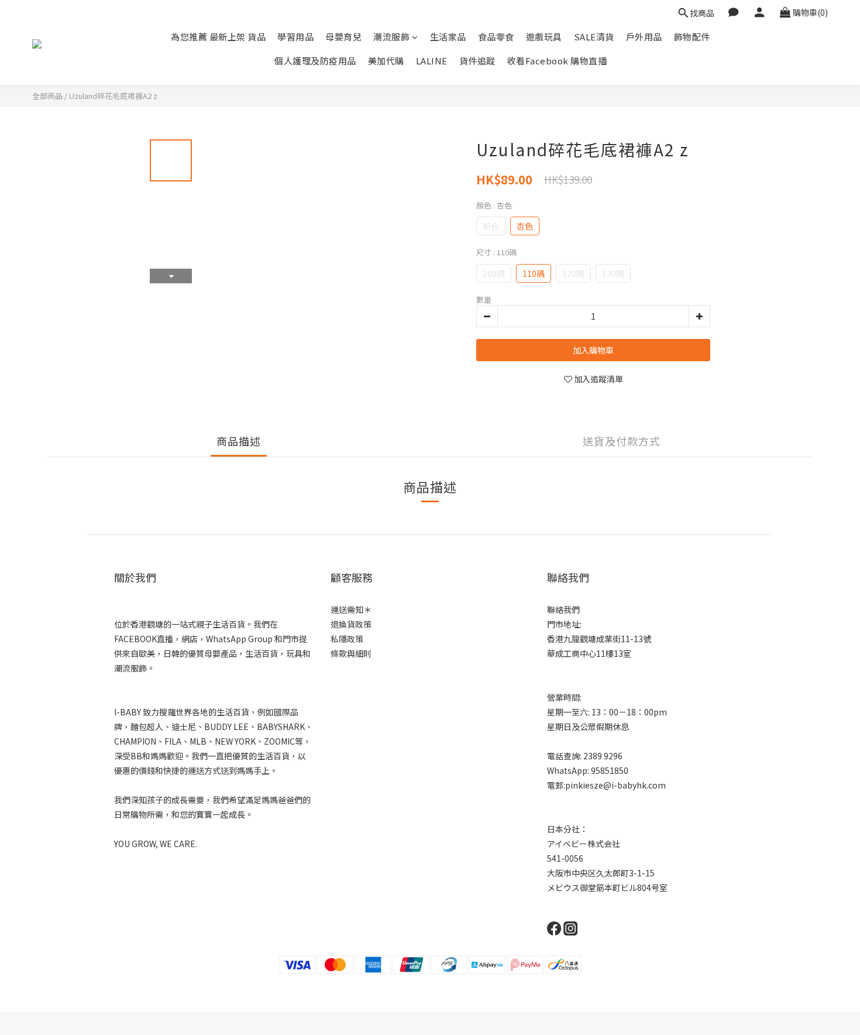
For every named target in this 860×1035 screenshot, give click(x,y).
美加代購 (386, 60)
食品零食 (496, 36)
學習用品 (295, 36)
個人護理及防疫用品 (315, 60)
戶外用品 (644, 36)
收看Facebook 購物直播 (557, 60)
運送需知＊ (351, 609)
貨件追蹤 (477, 60)
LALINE (432, 60)
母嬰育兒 (343, 36)
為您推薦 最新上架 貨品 (218, 36)
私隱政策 (347, 639)
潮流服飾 (391, 36)
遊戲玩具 (544, 36)
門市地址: (564, 624)
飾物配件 (692, 36)
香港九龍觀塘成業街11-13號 (599, 639)
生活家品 (448, 36)
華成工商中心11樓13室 (589, 653)
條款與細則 (351, 653)
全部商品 (47, 95)
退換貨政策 (351, 624)
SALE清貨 (594, 36)
